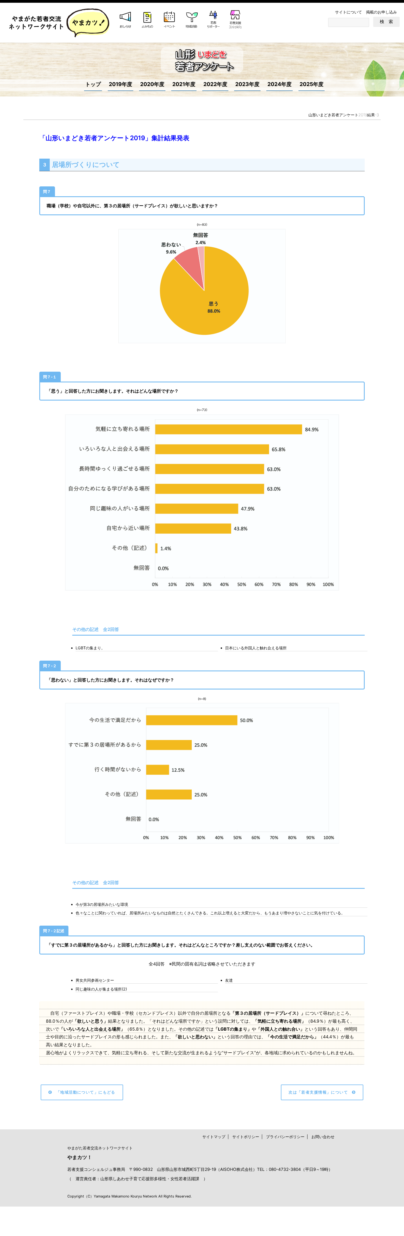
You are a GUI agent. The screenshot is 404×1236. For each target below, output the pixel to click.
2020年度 (152, 84)
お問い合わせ (322, 1136)
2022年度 (215, 84)
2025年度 (311, 84)
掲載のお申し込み (381, 12)
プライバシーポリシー (285, 1136)
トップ (93, 84)
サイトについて (348, 12)
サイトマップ (213, 1136)
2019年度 (120, 84)
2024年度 (279, 84)
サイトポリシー (245, 1136)
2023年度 (247, 84)
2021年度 (183, 84)
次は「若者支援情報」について (318, 1092)
